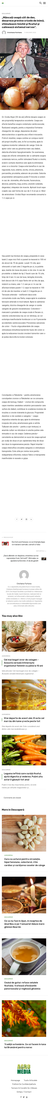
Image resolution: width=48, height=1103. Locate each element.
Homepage (15, 1080)
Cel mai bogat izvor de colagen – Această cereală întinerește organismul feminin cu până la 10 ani (23, 662)
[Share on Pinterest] (26, 519)
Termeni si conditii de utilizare (24, 1088)
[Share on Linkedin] (31, 519)
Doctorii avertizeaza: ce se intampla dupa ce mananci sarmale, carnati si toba (28, 543)
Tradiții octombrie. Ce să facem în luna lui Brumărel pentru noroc (25, 1046)
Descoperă (6, 13)
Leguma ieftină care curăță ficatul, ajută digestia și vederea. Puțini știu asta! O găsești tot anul (23, 776)
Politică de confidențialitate (24, 1084)
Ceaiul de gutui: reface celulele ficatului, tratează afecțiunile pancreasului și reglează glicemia (22, 985)
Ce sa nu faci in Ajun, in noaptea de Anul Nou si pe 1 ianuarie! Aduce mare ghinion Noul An (24, 924)
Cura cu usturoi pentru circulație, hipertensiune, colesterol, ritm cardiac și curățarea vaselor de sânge (24, 862)
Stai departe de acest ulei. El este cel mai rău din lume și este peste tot (24, 719)
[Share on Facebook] (17, 519)
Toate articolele (30, 1080)
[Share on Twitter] (22, 519)
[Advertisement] (24, 227)
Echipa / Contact (24, 1092)
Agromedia (6, 656)
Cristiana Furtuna (14, 32)
